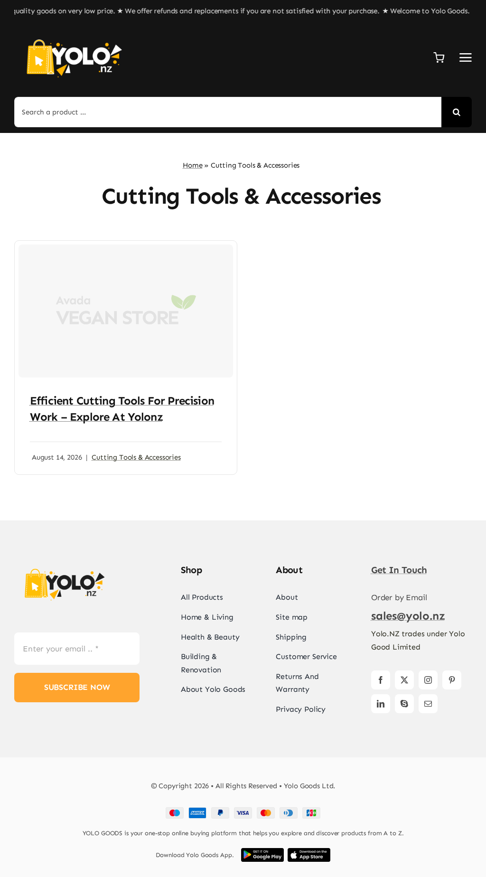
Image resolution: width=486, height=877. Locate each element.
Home (192, 165)
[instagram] (428, 679)
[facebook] (380, 679)
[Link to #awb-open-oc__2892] (465, 57)
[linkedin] (380, 703)
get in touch (399, 569)
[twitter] (404, 679)
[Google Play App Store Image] (262, 852)
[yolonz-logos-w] (73, 31)
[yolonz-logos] (64, 562)
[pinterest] (451, 679)
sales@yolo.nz (408, 615)
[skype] (404, 703)
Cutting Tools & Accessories (136, 457)
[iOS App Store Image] (309, 852)
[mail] (428, 703)
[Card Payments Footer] (243, 811)
